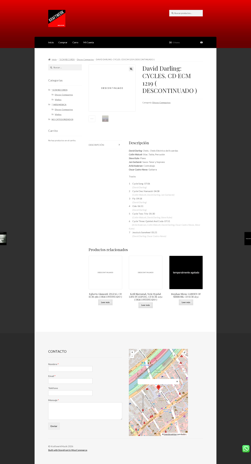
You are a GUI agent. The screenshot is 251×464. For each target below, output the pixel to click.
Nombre (53, 364)
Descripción (96, 144)
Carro (75, 42)
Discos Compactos (85, 59)
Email (51, 376)
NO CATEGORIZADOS (62, 119)
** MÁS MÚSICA (59, 104)
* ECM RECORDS (67, 59)
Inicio (51, 42)
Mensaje (53, 400)
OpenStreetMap (170, 434)
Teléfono (53, 388)
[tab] (105, 145)
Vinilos (58, 99)
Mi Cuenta (88, 42)
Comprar (62, 42)
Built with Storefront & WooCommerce (67, 450)
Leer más (105, 302)
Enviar (54, 426)
